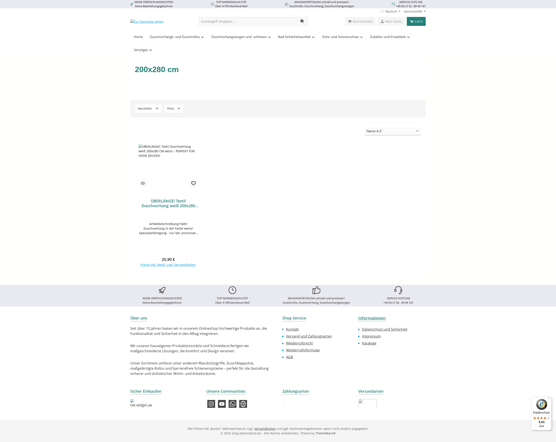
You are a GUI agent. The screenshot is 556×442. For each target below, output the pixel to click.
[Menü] (549, 399)
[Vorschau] (143, 183)
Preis (171, 108)
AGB (289, 357)
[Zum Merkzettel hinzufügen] (193, 183)
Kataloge (369, 343)
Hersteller (145, 108)
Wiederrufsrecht (299, 343)
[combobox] (248, 21)
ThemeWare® (326, 433)
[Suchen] (302, 21)
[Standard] (367, 404)
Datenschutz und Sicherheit (384, 329)
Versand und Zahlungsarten (309, 336)
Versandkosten (265, 429)
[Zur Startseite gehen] (147, 21)
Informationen (372, 318)
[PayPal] (282, 404)
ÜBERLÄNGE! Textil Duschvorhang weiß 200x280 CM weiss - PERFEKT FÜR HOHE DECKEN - (168, 203)
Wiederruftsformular (303, 350)
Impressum (371, 336)
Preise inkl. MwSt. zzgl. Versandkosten (168, 265)
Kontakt (292, 329)
